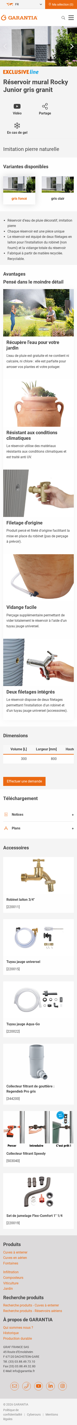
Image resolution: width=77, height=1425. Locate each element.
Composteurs (13, 1278)
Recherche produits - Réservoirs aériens (32, 1311)
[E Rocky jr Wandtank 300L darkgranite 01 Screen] (38, 46)
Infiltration (11, 1272)
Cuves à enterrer (15, 1252)
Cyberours (34, 1414)
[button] (72, 46)
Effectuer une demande (24, 781)
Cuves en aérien (15, 1258)
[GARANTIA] (19, 17)
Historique (11, 1333)
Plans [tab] (16, 828)
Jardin (8, 1289)
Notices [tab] (17, 814)
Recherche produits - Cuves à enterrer (31, 1305)
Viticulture (10, 1283)
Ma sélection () (62, 4)
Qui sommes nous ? (18, 1328)
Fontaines (10, 1263)
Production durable (17, 1338)
